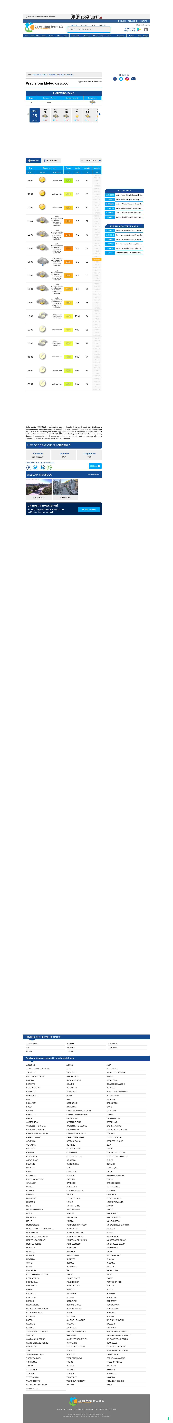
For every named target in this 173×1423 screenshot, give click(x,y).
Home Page (29, 36)
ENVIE (29, 1172)
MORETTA (30, 1248)
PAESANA (111, 1263)
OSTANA (70, 1263)
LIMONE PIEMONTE (115, 1202)
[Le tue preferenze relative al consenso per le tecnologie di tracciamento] (168, 1418)
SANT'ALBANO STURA (35, 1339)
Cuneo (70, 1044)
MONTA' (110, 1232)
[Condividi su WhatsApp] (49, 467)
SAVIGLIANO (71, 1343)
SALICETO (30, 1324)
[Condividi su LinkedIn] (42, 467)
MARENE (70, 1213)
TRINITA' (30, 1366)
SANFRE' (30, 1335)
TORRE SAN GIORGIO (116, 1358)
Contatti (143, 21)
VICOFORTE (71, 1377)
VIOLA (109, 1385)
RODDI (69, 1312)
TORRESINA (31, 1362)
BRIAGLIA (111, 1099)
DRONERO (30, 1168)
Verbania (112, 1044)
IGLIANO (30, 1194)
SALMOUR (70, 1324)
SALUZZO (111, 1324)
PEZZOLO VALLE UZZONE (37, 1274)
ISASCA (69, 1194)
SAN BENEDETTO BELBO (36, 1331)
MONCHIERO (72, 1229)
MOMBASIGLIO (32, 1225)
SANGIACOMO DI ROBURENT (119, 1335)
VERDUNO (30, 1373)
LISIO (28, 1206)
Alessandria (32, 1044)
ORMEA (29, 1263)
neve (93, 25)
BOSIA (69, 1095)
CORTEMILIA (31, 1156)
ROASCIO (30, 1301)
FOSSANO (70, 1175)
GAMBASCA (31, 1183)
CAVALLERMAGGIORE (75, 1137)
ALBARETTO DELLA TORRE (38, 1069)
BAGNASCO (71, 1073)
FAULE (109, 1172)
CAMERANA (71, 1107)
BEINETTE (30, 1084)
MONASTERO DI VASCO (76, 1225)
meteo (74, 25)
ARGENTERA (112, 1069)
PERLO (69, 1271)
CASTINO (110, 1133)
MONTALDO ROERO (74, 1236)
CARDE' (110, 1114)
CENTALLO (31, 1141)
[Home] (44, 32)
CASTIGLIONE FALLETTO (37, 1133)
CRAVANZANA (32, 1160)
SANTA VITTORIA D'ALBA (76, 1339)
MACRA (110, 1206)
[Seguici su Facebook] (115, 79)
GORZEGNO (71, 1187)
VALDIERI (70, 1366)
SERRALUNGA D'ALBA (75, 1347)
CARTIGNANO (72, 1118)
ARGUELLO (31, 1073)
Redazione (132, 21)
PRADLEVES (31, 1286)
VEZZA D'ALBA (32, 1377)
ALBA (109, 1065)
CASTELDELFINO (73, 1122)
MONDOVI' (111, 1229)
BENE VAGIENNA (33, 1088)
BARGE (110, 1076)
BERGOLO (111, 1088)
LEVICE (69, 1202)
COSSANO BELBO (74, 1156)
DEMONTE (30, 1164)
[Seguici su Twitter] (121, 79)
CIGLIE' (110, 1149)
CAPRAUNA (111, 1111)
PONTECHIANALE (114, 1282)
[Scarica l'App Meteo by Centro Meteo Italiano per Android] (139, 29)
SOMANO (70, 1351)
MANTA (29, 1213)
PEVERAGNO (112, 1271)
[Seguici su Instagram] (127, 79)
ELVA (68, 1168)
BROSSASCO (112, 1103)
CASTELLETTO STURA (35, 1126)
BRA (68, 1099)
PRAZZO (110, 1286)
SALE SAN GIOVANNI (115, 1320)
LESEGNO (30, 1202)
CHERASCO (31, 1149)
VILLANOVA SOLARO (115, 1381)
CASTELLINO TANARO (35, 1130)
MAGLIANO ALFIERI (34, 1210)
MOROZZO (71, 1248)
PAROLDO (111, 1267)
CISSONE (30, 1153)
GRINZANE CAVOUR (74, 1191)
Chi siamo (122, 21)
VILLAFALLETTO (33, 1381)
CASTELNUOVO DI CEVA (117, 1130)
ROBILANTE (71, 1301)
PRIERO (29, 1290)
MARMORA (31, 1217)
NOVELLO (30, 1259)
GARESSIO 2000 (113, 1183)
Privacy (113, 1409)
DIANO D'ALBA (72, 1164)
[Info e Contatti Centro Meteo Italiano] (133, 79)
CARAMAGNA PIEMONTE (76, 1114)
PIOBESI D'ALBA (73, 1278)
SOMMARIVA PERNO (35, 1354)
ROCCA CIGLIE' (32, 1305)
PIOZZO (110, 1278)
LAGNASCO (31, 1198)
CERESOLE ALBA (73, 1141)
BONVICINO (71, 1092)
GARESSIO (71, 1183)
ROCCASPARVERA (74, 1309)
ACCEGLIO (30, 1065)
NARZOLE (70, 1252)
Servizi (59, 1409)
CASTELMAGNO (73, 1130)
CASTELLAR (112, 1122)
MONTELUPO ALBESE (35, 1240)
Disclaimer (89, 1409)
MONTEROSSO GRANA (116, 1240)
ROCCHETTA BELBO (34, 1312)
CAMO (109, 1107)
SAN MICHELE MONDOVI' (117, 1331)
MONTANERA (112, 1236)
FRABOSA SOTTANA (34, 1179)
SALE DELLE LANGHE (75, 1320)
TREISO (69, 1362)
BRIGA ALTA (31, 1103)
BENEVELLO (71, 1088)
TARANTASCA (112, 1354)
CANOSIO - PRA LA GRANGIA (78, 1111)
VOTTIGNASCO (32, 1389)
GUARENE (111, 1191)
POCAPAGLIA (31, 1282)
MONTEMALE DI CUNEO (76, 1240)
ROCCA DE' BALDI (74, 1305)
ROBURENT (112, 1301)
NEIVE (109, 1252)
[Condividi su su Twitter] (35, 467)
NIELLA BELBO (72, 1255)
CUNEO (110, 1160)
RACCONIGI (71, 1293)
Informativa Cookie (101, 1409)
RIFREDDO (31, 1297)
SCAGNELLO (112, 1343)
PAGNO (29, 1267)
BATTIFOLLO (112, 1080)
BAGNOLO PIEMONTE (116, 1073)
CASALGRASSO (113, 1118)
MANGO (110, 1210)
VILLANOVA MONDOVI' (75, 1381)
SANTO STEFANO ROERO (37, 1343)
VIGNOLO (111, 1377)
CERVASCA (31, 1145)
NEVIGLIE (30, 1255)
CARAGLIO (30, 1114)
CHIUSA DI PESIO (73, 1149)
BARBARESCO (72, 1076)
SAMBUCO (30, 1328)
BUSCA (29, 1107)
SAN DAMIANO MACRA (76, 1331)
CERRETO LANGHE (115, 1141)
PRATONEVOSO (73, 1286)
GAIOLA (110, 1179)
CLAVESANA (71, 1153)
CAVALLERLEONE (33, 1137)
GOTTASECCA (113, 1187)
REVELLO (111, 1293)
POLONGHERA (72, 1282)
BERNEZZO (31, 1092)
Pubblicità (79, 1409)
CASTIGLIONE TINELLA (76, 1133)
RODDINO (111, 1312)
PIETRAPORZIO (33, 1278)
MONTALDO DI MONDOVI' (37, 1236)
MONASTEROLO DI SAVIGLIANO (39, 1229)
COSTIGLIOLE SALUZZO (117, 1156)
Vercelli (112, 1047)
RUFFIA (29, 1320)
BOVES (29, 1099)
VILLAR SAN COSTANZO (36, 1385)
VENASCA (111, 1370)
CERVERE (70, 1145)
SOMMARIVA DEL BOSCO (117, 1351)
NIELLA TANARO (113, 1255)
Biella (29, 1051)
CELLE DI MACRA (114, 1137)
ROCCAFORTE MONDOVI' (37, 1309)
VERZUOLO (111, 1373)
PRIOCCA (70, 1290)
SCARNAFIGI (31, 1347)
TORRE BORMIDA (33, 1358)
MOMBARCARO (113, 1221)
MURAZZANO (112, 1248)
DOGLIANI (111, 1164)
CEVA (109, 1145)
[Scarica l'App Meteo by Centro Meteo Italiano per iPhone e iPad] (146, 29)
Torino (70, 1051)
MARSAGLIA (71, 1217)
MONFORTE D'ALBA (74, 1232)
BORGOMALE (32, 1095)
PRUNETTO (31, 1293)
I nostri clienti (68, 1409)
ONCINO (110, 1259)
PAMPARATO (71, 1267)
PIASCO (110, 1274)
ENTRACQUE (112, 1168)
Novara (71, 1047)
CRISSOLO (71, 1160)
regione (102, 25)
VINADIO (70, 1385)
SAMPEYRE (71, 1328)
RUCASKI (110, 1316)
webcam (84, 25)
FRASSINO (70, 1179)
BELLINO (70, 1084)
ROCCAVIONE (112, 1309)
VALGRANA (111, 1366)
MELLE (29, 1221)
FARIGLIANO (71, 1172)
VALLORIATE (31, 1370)
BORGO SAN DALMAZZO (117, 1092)
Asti (28, 1047)
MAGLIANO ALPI (73, 1210)
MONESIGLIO (32, 1232)
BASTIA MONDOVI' (74, 1080)
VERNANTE (71, 1373)
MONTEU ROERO (33, 1244)
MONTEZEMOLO (73, 1244)
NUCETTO (70, 1259)
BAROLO (30, 1080)
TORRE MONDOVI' (74, 1358)
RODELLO (30, 1316)
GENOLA (30, 1187)
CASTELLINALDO (114, 1126)
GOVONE (30, 1191)
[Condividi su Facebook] (28, 467)
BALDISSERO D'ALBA (35, 1076)
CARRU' (29, 1118)
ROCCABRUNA (113, 1305)
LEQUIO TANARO (114, 1198)
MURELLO (30, 1252)
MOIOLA (69, 1221)
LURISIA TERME (73, 1206)
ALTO (68, 1069)
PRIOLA (110, 1290)
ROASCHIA (111, 1297)
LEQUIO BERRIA (73, 1198)
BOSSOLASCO (113, 1095)
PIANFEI (69, 1274)
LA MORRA (111, 1194)
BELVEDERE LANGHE (116, 1084)
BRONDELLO (71, 1103)
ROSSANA (70, 1316)
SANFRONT (71, 1335)
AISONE (69, 1065)
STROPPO (70, 1354)
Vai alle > (94, 474)
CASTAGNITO (32, 1122)
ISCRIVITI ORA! (89, 509)
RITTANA (70, 1297)
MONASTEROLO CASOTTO (118, 1225)
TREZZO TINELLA (114, 1362)
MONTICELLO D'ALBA (116, 1244)
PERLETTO (31, 1271)
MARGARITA (112, 1213)
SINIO (28, 1351)
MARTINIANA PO (113, 1217)
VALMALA (70, 1370)
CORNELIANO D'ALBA (116, 1153)
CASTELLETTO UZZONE (76, 1126)
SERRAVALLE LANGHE (116, 1347)
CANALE (29, 1111)
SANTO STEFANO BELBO (117, 1339)
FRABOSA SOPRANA (115, 1175)
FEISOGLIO (31, 1175)
